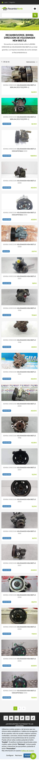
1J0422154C (7, 347)
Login (6, 2)
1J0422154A (7, 697)
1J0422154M (7, 442)
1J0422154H (7, 538)
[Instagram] (27, 718)
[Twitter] (22, 718)
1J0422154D (7, 187)
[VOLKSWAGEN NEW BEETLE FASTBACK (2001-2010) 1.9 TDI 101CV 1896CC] (19, 297)
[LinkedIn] (16, 718)
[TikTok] (33, 718)
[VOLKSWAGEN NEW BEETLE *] (19, 106)
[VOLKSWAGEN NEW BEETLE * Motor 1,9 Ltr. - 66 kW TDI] (19, 74)
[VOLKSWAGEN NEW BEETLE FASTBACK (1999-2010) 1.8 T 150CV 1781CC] (19, 233)
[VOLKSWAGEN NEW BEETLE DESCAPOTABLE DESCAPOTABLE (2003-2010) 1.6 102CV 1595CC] (19, 138)
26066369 (6, 251)
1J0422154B (7, 155)
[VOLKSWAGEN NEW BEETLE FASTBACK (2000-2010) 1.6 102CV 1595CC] (19, 265)
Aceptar (28, 755)
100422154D (7, 379)
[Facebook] (5, 718)
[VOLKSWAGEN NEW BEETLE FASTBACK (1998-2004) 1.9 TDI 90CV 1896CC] (19, 169)
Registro (12, 2)
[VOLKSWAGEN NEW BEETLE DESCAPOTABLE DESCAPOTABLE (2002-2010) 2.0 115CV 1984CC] (19, 201)
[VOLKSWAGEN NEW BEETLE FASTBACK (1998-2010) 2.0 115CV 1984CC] (19, 393)
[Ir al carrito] (34, 8)
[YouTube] (11, 718)
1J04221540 (7, 124)
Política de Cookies (27, 751)
